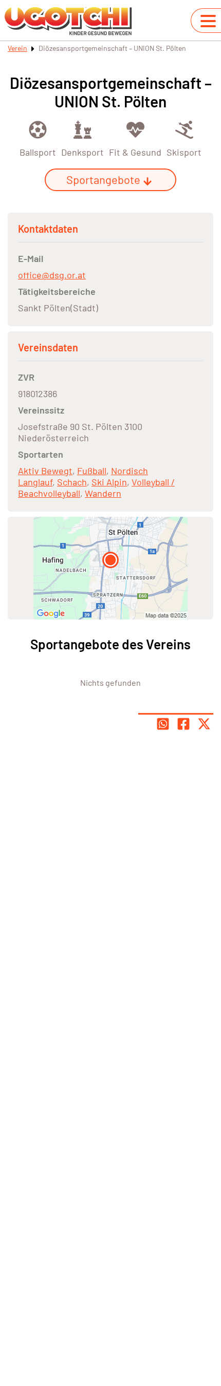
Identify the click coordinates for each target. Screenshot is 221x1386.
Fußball (91, 470)
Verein (17, 48)
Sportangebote (103, 179)
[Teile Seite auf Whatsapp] (163, 724)
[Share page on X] (204, 724)
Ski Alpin (109, 482)
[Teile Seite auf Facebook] (183, 724)
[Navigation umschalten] (208, 21)
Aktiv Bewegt (45, 470)
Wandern (103, 493)
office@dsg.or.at (52, 274)
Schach (72, 482)
